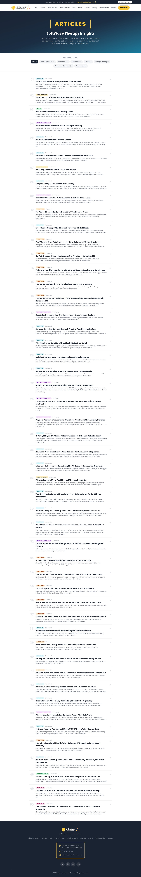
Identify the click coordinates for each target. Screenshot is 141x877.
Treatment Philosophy (63, 66)
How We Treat (65, 8)
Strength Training (102, 62)
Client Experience (47, 62)
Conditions (63, 62)
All (34, 62)
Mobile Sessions (77, 8)
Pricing (94, 8)
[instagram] (68, 864)
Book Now (123, 8)
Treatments (81, 66)
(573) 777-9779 (126, 2)
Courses (87, 8)
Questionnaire (104, 8)
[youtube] (78, 864)
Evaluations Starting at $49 (86, 2)
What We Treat (53, 8)
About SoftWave (39, 8)
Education (76, 62)
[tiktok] (73, 864)
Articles (113, 8)
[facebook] (62, 864)
